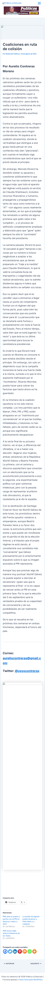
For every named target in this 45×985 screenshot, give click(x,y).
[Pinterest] (20, 951)
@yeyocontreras (27, 671)
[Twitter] (10, 951)
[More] (34, 951)
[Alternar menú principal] (39, 3)
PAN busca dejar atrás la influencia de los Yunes (11, 933)
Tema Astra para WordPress (31, 980)
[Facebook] (5, 951)
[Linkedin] (15, 951)
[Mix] (24, 951)
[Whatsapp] (29, 951)
